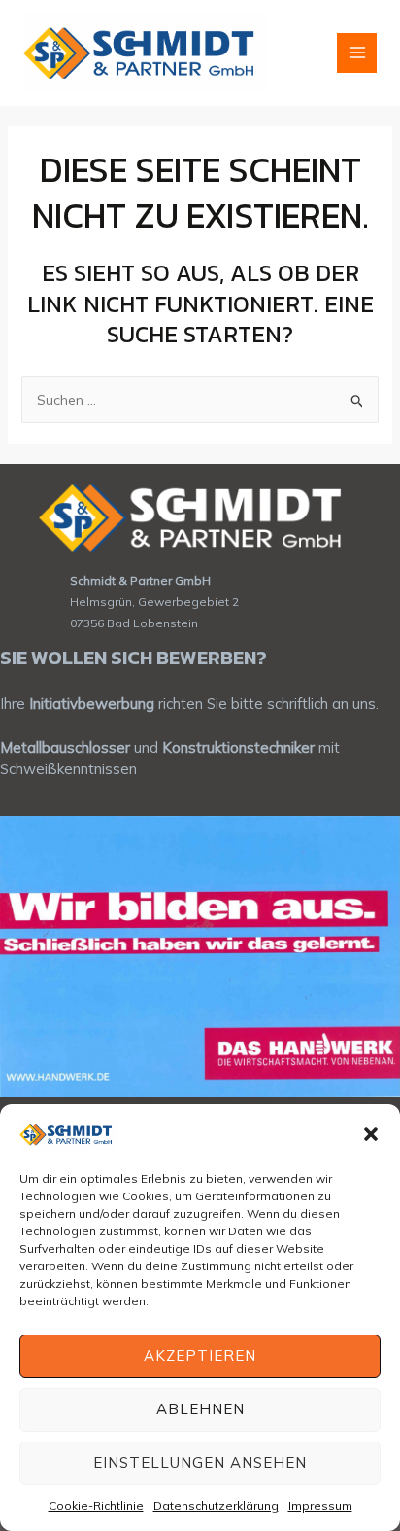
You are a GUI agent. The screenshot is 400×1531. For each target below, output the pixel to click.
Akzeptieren (200, 1355)
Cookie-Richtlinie (96, 1505)
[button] (371, 1134)
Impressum (320, 1505)
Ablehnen (200, 1409)
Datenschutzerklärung (216, 1505)
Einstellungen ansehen (200, 1462)
